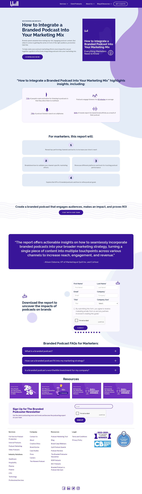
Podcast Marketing (15, 446)
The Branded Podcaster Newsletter (59, 455)
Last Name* (101, 284)
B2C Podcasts (56, 464)
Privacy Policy (77, 440)
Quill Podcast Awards (58, 447)
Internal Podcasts (15, 442)
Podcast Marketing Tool (59, 436)
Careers (32, 458)
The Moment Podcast (37, 461)
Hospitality (13, 462)
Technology (13, 477)
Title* (76, 300)
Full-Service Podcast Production (16, 438)
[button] (63, 4)
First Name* (78, 284)
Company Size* (103, 300)
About (32, 440)
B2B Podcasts (56, 460)
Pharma (11, 466)
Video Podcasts (14, 450)
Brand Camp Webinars (58, 444)
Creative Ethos (35, 444)
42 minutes (101, 99)
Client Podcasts (76, 4)
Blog (52, 440)
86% (75, 113)
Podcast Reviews (57, 451)
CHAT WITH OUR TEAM (71, 212)
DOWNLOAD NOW (32, 57)
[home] (15, 3)
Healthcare (12, 459)
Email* (76, 292)
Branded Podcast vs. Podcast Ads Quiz (58, 468)
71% (27, 98)
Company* (101, 292)
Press (32, 454)
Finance (11, 470)
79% (32, 113)
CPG (10, 473)
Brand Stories (34, 447)
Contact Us (34, 436)
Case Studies (34, 451)
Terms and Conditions (79, 436)
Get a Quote (120, 4)
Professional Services (16, 480)
